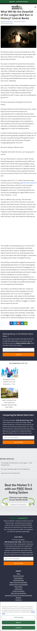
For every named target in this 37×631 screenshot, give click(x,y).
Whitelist (18, 598)
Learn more (25, 531)
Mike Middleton (9, 21)
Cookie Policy (18, 589)
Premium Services (18, 576)
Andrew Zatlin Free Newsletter (18, 584)
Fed (22, 294)
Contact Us (18, 600)
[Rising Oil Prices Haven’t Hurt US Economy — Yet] (9, 372)
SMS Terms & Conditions (18, 593)
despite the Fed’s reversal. (27, 183)
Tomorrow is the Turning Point (10, 473)
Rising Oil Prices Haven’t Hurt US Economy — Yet (9, 381)
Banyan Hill (12, 1)
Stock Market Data (18, 580)
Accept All (18, 627)
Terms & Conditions (18, 591)
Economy (23, 21)
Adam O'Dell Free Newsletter (18, 582)
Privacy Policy (18, 587)
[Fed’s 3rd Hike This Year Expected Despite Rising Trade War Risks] (9, 393)
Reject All (18, 622)
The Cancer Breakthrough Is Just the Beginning (15, 469)
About (18, 574)
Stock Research (18, 578)
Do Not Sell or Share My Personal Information (18, 595)
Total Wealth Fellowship (22, 1)
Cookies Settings (18, 617)
